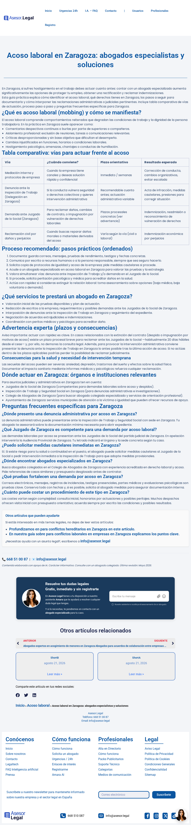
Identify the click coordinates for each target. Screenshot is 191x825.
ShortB (55, 657)
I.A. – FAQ (91, 10)
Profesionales (159, 10)
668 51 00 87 (17, 559)
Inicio (48, 10)
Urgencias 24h (68, 10)
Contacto (111, 10)
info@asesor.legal (95, 541)
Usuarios (137, 10)
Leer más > (54, 674)
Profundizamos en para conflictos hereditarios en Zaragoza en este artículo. (72, 529)
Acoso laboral (38, 705)
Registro (50, 25)
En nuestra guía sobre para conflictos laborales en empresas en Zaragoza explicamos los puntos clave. (94, 534)
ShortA (136, 657)
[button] (18, 695)
